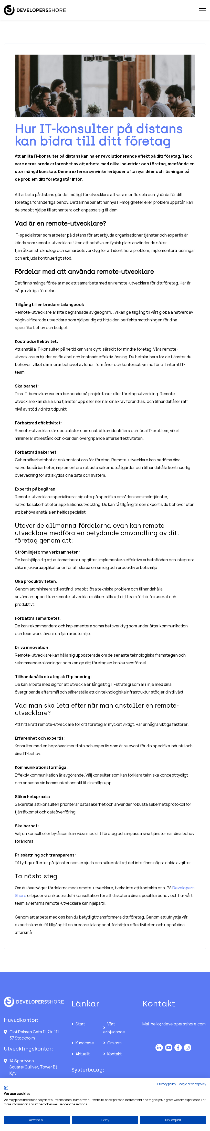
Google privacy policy (192, 1084)
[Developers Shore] (35, 10)
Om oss (114, 1043)
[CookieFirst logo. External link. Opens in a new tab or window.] (6, 1088)
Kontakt (114, 1054)
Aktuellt (83, 1054)
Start (80, 1024)
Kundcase (85, 1043)
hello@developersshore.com (178, 1024)
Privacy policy (166, 1084)
